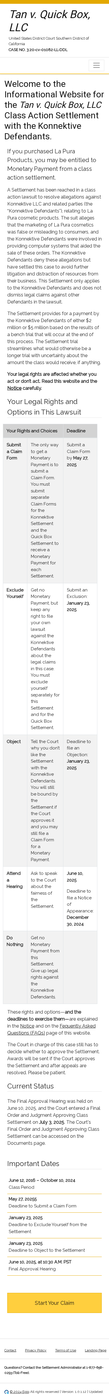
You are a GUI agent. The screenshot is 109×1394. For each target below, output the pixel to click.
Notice (14, 388)
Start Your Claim (54, 1303)
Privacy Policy (36, 1350)
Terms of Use (65, 1350)
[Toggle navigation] (96, 65)
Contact (10, 1350)
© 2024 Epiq (19, 1392)
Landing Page (95, 1350)
